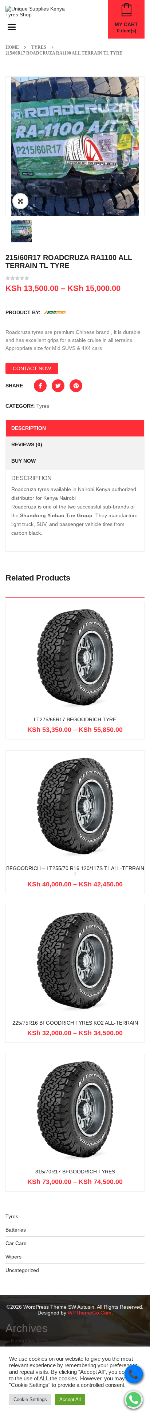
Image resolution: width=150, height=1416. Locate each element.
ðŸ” (20, 201)
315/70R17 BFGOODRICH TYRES (75, 1171)
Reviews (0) (26, 444)
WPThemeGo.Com (89, 1313)
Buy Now (23, 461)
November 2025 (29, 1341)
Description (28, 428)
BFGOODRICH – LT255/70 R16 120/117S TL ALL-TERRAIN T (75, 871)
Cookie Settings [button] (30, 1399)
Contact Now (32, 368)
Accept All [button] (70, 1399)
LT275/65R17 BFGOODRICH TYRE (75, 719)
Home (12, 47)
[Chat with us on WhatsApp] (134, 1400)
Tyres (38, 47)
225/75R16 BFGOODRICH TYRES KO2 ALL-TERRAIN (75, 1023)
